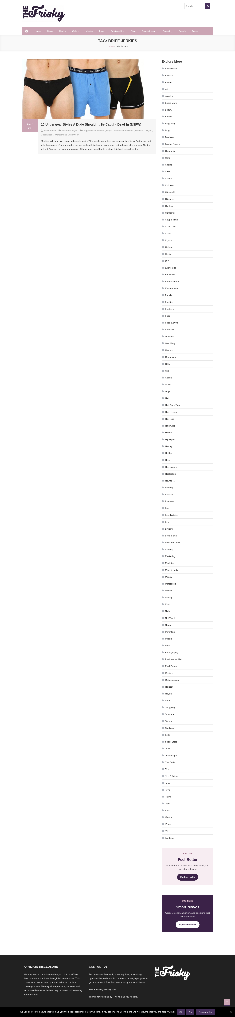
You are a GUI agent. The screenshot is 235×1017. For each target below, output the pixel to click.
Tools (167, 783)
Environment (171, 288)
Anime (168, 82)
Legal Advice (171, 515)
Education (170, 274)
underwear (46, 134)
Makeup (169, 549)
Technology (171, 755)
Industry (169, 487)
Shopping (170, 707)
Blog (167, 130)
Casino (168, 164)
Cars (167, 158)
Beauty (168, 109)
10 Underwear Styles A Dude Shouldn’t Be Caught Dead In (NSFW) (91, 124)
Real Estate (171, 666)
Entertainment (149, 31)
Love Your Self (172, 542)
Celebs (75, 31)
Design (168, 254)
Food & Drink (171, 322)
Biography (170, 123)
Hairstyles (170, 425)
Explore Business (187, 924)
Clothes (169, 206)
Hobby (168, 453)
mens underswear (123, 130)
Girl (167, 371)
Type (167, 803)
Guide (168, 384)
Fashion (169, 302)
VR (166, 831)
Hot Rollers (170, 474)
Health (62, 31)
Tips (167, 769)
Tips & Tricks (171, 776)
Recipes (169, 673)
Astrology (170, 96)
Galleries (169, 336)
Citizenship (170, 192)
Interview (169, 501)
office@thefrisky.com (106, 989)
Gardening (170, 357)
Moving (168, 597)
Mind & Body (171, 570)
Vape (167, 810)
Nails (167, 611)
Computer (170, 213)
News (50, 31)
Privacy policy (205, 1012)
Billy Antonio (50, 130)
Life (167, 522)
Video (168, 824)
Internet (169, 494)
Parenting (167, 31)
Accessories (171, 68)
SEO (167, 700)
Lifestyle (169, 529)
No (190, 1012)
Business (169, 137)
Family (168, 295)
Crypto (168, 240)
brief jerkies (97, 130)
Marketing (170, 556)
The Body (170, 762)
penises (139, 130)
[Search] (207, 6)
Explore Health (187, 877)
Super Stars (171, 741)
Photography (171, 652)
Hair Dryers (171, 412)
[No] (231, 1012)
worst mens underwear (67, 134)
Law (167, 508)
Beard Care (171, 103)
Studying (169, 728)
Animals (169, 75)
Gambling (170, 343)
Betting (168, 116)
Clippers (169, 199)
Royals (182, 31)
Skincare (169, 714)
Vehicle (168, 817)
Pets (167, 645)
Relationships (117, 31)
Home (38, 31)
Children (169, 185)
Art (166, 89)
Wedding (169, 838)
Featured (169, 309)
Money (168, 577)
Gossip (168, 377)
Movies (89, 31)
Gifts (167, 364)
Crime (168, 233)
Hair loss (169, 419)
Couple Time (171, 219)
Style (133, 31)
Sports (168, 721)
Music (168, 604)
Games (168, 350)
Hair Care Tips (172, 405)
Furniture (169, 329)
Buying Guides (172, 144)
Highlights (170, 439)
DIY (167, 261)
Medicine (169, 563)
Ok (180, 1012)
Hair (167, 398)
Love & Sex (171, 535)
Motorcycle (170, 583)
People (168, 638)
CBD (167, 171)
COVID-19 (170, 226)
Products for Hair (173, 659)
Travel (195, 31)
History (168, 446)
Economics (170, 267)
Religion (169, 687)
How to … (170, 480)
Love (101, 31)
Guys (109, 130)
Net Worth (170, 618)
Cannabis (170, 151)
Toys (167, 790)
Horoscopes (171, 467)
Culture (168, 247)
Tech (167, 748)
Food (167, 316)
